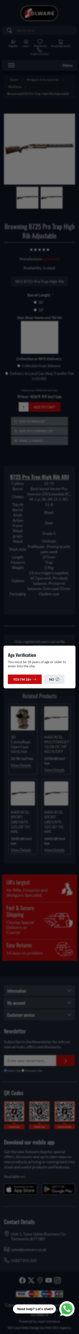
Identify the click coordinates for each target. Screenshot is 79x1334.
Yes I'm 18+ (22, 679)
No (51, 679)
